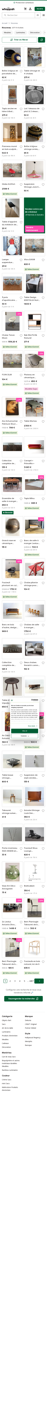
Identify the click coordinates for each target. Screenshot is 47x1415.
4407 (31, 981)
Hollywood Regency (32, 1037)
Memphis (28, 1041)
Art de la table (7, 1028)
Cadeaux (5, 1043)
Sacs (4, 1024)
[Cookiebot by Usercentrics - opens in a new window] (31, 700)
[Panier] (25, 8)
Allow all (24, 731)
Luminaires (6, 1032)
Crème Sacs (6, 1079)
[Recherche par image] (37, 15)
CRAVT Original (31, 1024)
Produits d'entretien (9, 1035)
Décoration (6, 1047)
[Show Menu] (43, 15)
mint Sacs (6, 1083)
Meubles (5, 1039)
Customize (24, 736)
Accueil (4, 23)
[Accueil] (11, 9)
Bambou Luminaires (10, 1070)
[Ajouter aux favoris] (21, 71)
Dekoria (28, 1020)
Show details (31, 726)
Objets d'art (6, 1020)
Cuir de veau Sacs (9, 1057)
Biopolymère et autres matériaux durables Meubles (11, 1063)
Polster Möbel (30, 1028)
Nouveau (14, 23)
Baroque (28, 1045)
